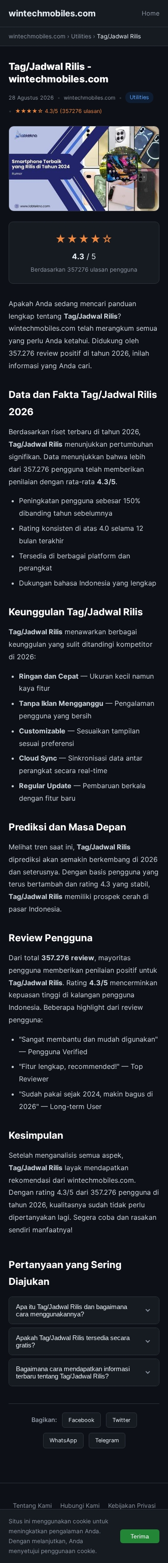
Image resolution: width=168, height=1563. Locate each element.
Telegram (107, 1440)
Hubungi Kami (80, 1505)
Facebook (81, 1420)
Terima (140, 1536)
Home (150, 13)
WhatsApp (63, 1440)
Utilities (81, 36)
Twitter (121, 1420)
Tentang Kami (32, 1505)
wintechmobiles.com (52, 13)
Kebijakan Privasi (132, 1505)
